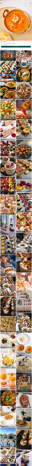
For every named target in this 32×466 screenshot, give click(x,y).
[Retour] (1, 1)
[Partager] (30, 1)
